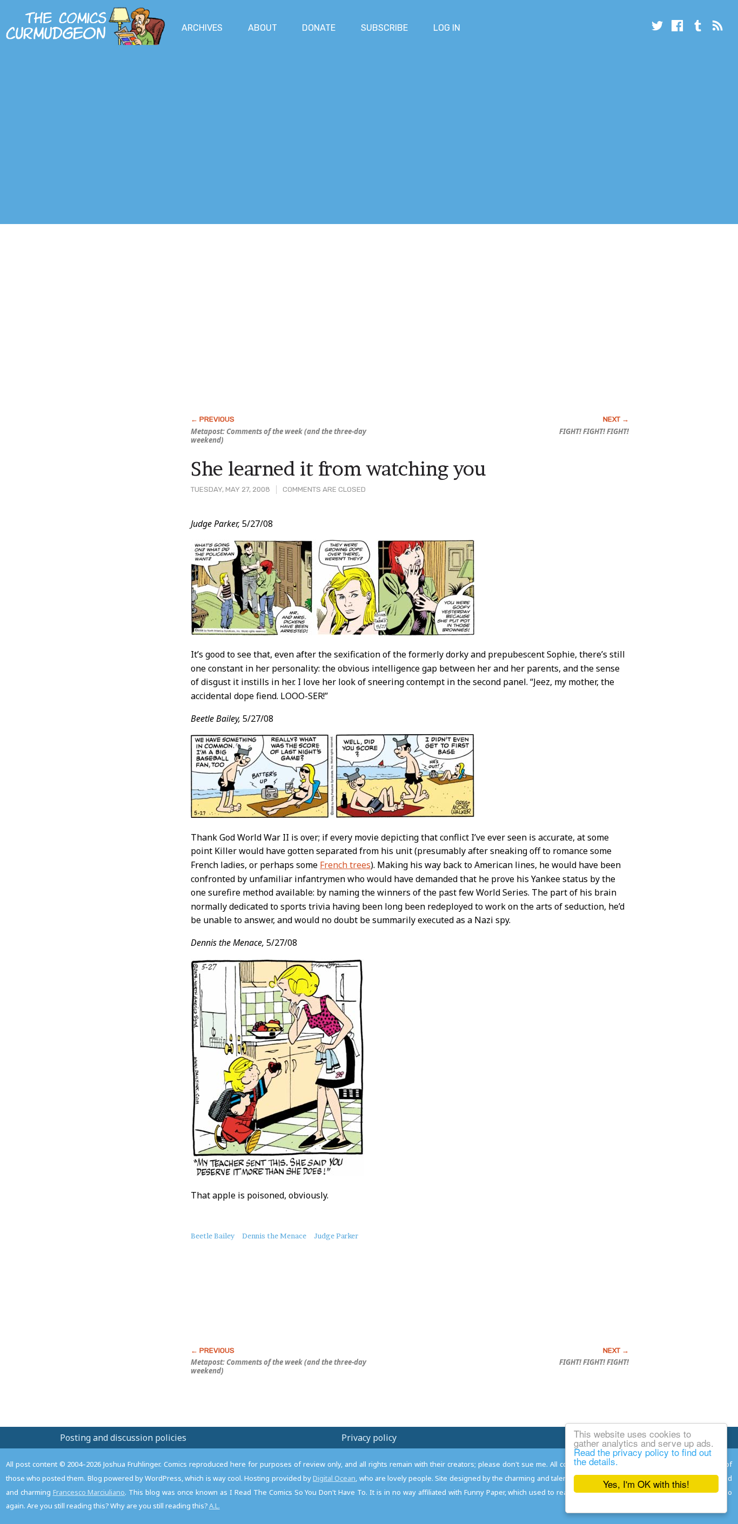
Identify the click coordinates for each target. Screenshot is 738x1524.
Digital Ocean (334, 1478)
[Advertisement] (196, 136)
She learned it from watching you (338, 468)
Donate (319, 28)
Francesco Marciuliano (89, 1492)
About (262, 28)
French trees (345, 865)
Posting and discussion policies (123, 1438)
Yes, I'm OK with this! (646, 1484)
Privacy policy (369, 1438)
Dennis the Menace (274, 1235)
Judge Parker (336, 1235)
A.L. (214, 1506)
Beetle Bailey (212, 1235)
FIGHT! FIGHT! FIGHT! (594, 431)
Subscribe (384, 28)
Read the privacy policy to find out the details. (643, 1456)
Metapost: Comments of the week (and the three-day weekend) (278, 435)
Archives (202, 28)
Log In (446, 28)
